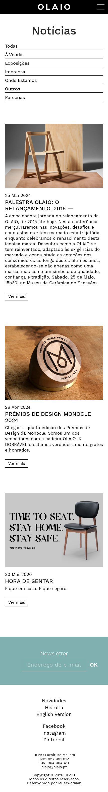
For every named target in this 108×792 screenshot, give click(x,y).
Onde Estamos (21, 80)
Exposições (17, 63)
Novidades (54, 701)
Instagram (54, 733)
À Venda (13, 54)
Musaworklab (69, 783)
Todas (11, 46)
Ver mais (16, 296)
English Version (54, 714)
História (54, 707)
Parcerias (15, 97)
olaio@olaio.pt (54, 767)
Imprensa (15, 71)
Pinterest (54, 740)
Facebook (54, 726)
